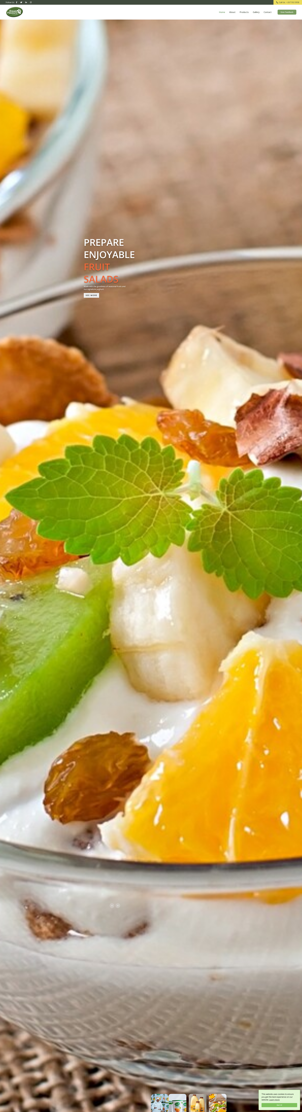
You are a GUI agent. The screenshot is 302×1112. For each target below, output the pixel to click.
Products (244, 12)
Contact (268, 12)
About (232, 12)
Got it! (279, 1105)
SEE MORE (91, 301)
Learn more (274, 1099)
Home (222, 12)
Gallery (256, 12)
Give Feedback (287, 12)
